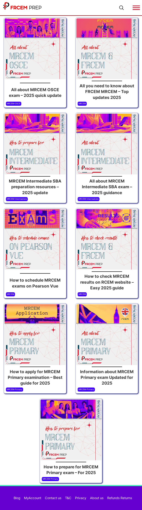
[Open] (136, 8)
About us (97, 498)
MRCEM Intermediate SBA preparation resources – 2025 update (35, 186)
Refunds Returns (119, 498)
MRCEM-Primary (14, 389)
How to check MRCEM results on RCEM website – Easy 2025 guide (107, 282)
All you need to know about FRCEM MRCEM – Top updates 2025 (107, 91)
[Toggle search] (121, 7)
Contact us (53, 498)
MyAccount (32, 498)
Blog (17, 498)
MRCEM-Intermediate (17, 199)
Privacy (80, 498)
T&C (68, 498)
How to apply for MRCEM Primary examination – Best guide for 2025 (35, 377)
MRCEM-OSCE (13, 103)
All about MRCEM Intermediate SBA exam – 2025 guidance (107, 186)
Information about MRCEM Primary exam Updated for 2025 (107, 377)
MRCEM (82, 103)
